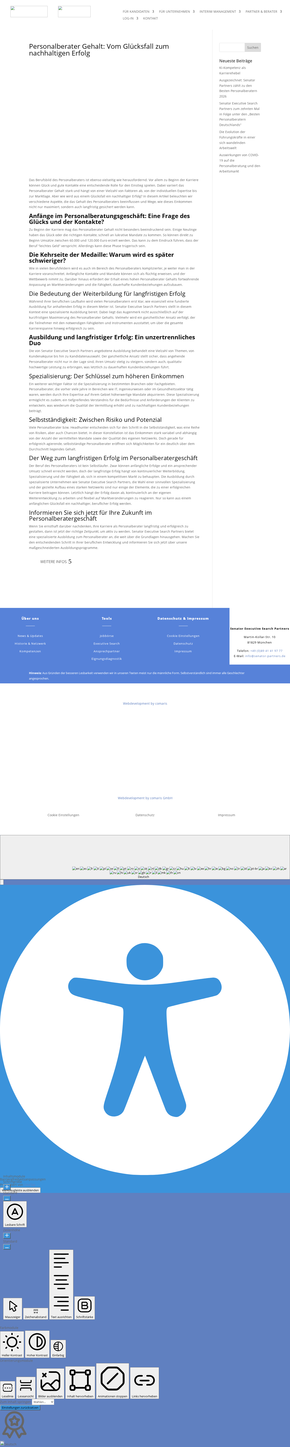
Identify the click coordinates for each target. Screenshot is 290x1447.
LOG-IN (128, 18)
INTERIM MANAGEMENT (218, 12)
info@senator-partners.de (265, 656)
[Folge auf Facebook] (246, 618)
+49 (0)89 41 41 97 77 (266, 651)
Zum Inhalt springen (16, 1402)
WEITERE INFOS (53, 561)
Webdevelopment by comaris (145, 703)
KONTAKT (150, 18)
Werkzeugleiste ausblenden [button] (20, 1190)
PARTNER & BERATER (261, 12)
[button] (2, 882)
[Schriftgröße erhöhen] (7, 1187)
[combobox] (145, 857)
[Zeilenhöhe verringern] (7, 1247)
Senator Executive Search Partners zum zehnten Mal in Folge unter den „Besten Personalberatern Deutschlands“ (239, 114)
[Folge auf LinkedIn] (264, 618)
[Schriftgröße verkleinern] (7, 1198)
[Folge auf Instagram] (273, 618)
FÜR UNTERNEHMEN (174, 12)
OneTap (30, 1184)
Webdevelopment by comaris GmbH (145, 798)
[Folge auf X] (255, 618)
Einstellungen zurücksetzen (20, 1408)
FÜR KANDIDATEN (136, 12)
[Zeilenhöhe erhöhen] (7, 1236)
